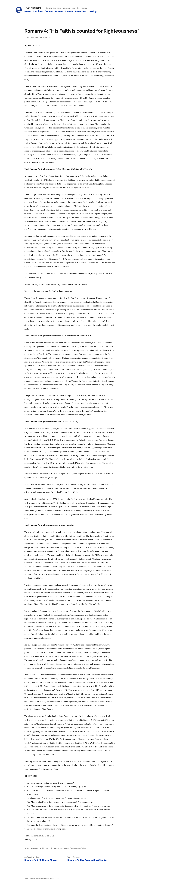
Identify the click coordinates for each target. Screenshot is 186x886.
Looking (92, 11)
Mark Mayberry (32, 37)
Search (69, 11)
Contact (49, 11)
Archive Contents (62, 848)
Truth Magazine (32, 7)
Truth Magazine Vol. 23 (78, 848)
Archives (38, 11)
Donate (59, 11)
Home (27, 11)
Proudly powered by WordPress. (47, 878)
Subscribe (80, 11)
